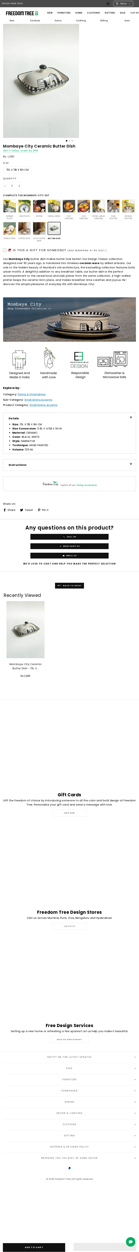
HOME (78, 12)
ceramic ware (89, 263)
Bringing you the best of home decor (69, 1158)
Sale (123, 12)
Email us (71, 555)
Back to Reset (71, 586)
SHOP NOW (69, 813)
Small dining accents (38, 400)
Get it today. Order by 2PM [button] (20, 150)
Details (14, 418)
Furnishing (69, 1090)
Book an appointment (69, 1039)
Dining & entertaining (32, 394)
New (50, 12)
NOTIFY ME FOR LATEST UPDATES (69, 1057)
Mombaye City (19, 259)
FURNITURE (64, 12)
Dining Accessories (87, 485)
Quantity (10, 178)
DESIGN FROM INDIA (12, 3)
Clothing (93, 12)
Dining (69, 1102)
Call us (71, 537)
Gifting (110, 12)
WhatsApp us (71, 546)
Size (6, 163)
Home (58, 20)
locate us (69, 926)
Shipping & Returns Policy (69, 1146)
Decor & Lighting (70, 1113)
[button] (105, 1247)
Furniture (35, 20)
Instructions (17, 465)
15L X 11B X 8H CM (18, 170)
